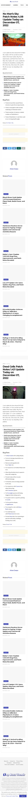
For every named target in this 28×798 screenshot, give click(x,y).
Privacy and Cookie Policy (12, 796)
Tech (21, 5)
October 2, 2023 (6, 205)
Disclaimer (9, 762)
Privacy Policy (19, 761)
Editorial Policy (16, 762)
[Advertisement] (15, 49)
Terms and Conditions (9, 764)
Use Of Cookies (19, 764)
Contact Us (12, 761)
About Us (6, 761)
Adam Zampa (7, 29)
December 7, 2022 (17, 29)
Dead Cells (9, 524)
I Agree (23, 796)
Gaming (15, 5)
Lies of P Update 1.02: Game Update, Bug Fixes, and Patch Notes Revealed (13, 285)
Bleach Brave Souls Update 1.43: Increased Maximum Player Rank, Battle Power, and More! (14, 78)
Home (4, 11)
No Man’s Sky (10, 123)
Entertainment (6, 5)
